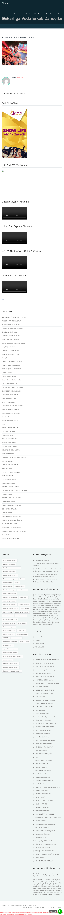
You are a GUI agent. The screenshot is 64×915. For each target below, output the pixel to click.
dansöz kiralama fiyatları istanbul (11, 380)
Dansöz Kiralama (7, 372)
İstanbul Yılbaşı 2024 (8, 461)
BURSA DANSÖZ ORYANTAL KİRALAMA (13, 343)
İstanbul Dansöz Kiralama (9, 446)
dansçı (21, 579)
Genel (3, 424)
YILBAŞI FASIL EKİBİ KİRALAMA (11, 527)
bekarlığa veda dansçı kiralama (11, 568)
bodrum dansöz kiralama (9, 575)
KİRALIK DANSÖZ (7, 468)
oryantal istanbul (24, 641)
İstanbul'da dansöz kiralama (10, 663)
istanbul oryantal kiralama (10, 619)
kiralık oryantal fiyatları (9, 630)
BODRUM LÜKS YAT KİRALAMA (11, 336)
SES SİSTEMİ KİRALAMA (9, 509)
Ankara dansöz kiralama (9, 560)
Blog (59, 14)
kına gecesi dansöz (22, 634)
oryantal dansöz (17, 638)
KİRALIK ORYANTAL (8, 476)
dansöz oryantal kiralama (10, 597)
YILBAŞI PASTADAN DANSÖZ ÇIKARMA (14, 531)
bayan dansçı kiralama (9, 564)
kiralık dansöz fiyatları (9, 627)
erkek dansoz (23, 597)
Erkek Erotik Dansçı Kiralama (10, 409)
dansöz (17, 582)
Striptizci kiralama (7, 513)
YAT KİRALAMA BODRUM (9, 524)
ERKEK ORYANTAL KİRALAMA (11, 413)
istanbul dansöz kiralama (21, 612)
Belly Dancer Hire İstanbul (9, 332)
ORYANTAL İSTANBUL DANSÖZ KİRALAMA (14, 490)
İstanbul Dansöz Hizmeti (9, 442)
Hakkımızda (15, 14)
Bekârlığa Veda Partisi (9, 571)
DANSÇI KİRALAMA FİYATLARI (11, 354)
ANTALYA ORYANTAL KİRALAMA (11, 321)
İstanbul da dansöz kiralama (10, 667)
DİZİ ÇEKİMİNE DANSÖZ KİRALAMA (12, 387)
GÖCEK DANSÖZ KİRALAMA (10, 428)
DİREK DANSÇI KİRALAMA (10, 383)
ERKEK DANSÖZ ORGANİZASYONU (12, 406)
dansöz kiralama (19, 586)
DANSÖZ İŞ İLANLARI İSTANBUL (11, 369)
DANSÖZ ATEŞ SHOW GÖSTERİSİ (12, 361)
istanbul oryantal (21, 615)
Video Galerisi (38, 14)
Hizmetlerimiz (26, 14)
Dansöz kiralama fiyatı (9, 590)
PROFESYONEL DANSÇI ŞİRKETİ (11, 505)
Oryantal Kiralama (7, 494)
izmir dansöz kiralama (9, 623)
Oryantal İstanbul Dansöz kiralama (12, 656)
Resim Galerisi (50, 14)
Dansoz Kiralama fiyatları (9, 579)
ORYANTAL (6, 638)
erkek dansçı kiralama (9, 601)
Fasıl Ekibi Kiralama (7, 417)
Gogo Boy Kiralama (7, 435)
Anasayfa (6, 14)
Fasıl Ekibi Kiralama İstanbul (10, 608)
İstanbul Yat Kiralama (8, 454)
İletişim (5, 18)
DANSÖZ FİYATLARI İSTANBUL (11, 365)
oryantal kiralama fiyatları (10, 649)
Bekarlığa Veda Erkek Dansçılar (19, 37)
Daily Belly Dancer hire (8, 347)
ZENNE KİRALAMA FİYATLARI (10, 538)
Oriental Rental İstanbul (8, 483)
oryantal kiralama (7, 645)
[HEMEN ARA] (60, 911)
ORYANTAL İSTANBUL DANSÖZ (11, 487)
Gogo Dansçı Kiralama (42, 560)
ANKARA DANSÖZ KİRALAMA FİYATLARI (14, 317)
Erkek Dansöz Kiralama (8, 402)
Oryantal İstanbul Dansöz (10, 652)
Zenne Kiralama (6, 535)
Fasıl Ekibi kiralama (24, 604)
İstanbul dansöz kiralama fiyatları (12, 671)
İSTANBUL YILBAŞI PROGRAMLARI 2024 (14, 457)
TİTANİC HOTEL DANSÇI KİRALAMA (12, 520)
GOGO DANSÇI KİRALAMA (9, 439)
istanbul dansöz (7, 612)
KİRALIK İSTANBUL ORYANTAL (11, 472)
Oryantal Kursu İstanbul (8, 501)
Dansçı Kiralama (6, 358)
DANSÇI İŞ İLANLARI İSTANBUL (11, 350)
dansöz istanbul (7, 586)
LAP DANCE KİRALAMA (9, 479)
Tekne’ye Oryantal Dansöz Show (11, 516)
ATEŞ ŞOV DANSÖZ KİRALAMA (11, 324)
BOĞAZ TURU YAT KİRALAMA (10, 339)
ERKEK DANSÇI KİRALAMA (10, 395)
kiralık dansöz (22, 623)
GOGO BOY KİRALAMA (8, 431)
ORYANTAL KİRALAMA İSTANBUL (12, 498)
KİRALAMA (21, 630)
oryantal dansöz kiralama (10, 641)
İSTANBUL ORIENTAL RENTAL (11, 450)
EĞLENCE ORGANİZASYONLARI (11, 391)
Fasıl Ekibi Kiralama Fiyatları (10, 420)
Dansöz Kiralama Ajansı (9, 376)
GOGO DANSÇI (25, 608)
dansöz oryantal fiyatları (9, 593)
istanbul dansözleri (8, 615)
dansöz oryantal (22, 590)
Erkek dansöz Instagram (9, 398)
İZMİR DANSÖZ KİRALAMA (10, 465)
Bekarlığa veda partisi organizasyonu (12, 328)
